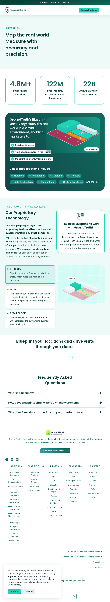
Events (93, 480)
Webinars (73, 493)
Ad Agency (54, 472)
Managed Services (35, 480)
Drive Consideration (14, 480)
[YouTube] (12, 459)
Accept (14, 591)
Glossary (73, 497)
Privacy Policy (99, 562)
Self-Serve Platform (34, 473)
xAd (93, 497)
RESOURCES (75, 466)
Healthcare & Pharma (54, 490)
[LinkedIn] (17, 459)
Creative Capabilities (14, 534)
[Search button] (74, 596)
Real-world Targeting (14, 493)
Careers (93, 485)
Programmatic (35, 490)
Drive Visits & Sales (14, 486)
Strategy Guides (73, 480)
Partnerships (34, 486)
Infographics (73, 485)
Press (92, 476)
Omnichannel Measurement (14, 514)
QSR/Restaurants (54, 507)
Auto (54, 476)
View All (73, 501)
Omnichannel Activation (14, 507)
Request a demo (89, 10)
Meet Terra (14, 540)
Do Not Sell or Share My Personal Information (86, 552)
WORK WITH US (36, 466)
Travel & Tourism (54, 515)
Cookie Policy (14, 584)
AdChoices (100, 567)
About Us (93, 472)
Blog (73, 476)
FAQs (93, 489)
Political (54, 496)
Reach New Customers (14, 473)
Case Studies (73, 472)
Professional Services (54, 501)
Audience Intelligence (14, 500)
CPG (54, 480)
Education (54, 485)
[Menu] (103, 10)
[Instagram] (6, 459)
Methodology (93, 493)
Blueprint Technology (14, 528)
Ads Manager (14, 522)
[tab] (30, 274)
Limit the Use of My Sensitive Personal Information (83, 557)
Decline (28, 591)
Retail (54, 511)
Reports (73, 489)
